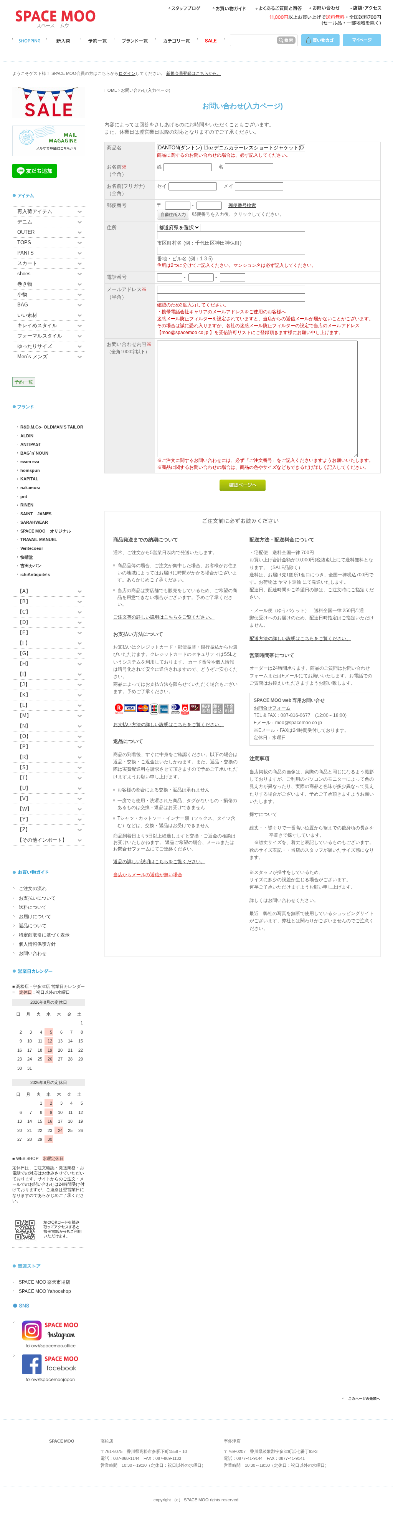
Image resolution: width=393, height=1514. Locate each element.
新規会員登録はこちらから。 (193, 73)
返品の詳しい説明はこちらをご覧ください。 (159, 861)
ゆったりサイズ (34, 346)
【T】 (23, 778)
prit (23, 496)
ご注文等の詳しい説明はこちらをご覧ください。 (164, 617)
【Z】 (23, 829)
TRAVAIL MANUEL (38, 539)
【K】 (24, 695)
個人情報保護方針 (37, 944)
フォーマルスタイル (39, 336)
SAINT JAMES (35, 513)
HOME (110, 90)
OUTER (26, 232)
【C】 (24, 612)
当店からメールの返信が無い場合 (147, 874)
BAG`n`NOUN (34, 453)
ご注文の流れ (32, 888)
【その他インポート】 (42, 840)
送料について (32, 907)
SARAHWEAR (34, 522)
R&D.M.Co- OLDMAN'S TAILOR (51, 427)
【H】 (24, 664)
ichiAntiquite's (35, 574)
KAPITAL (29, 479)
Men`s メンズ (32, 356)
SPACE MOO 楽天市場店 (44, 1282)
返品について (32, 925)
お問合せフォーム (131, 849)
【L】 (23, 705)
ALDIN (26, 436)
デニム (24, 222)
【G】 (24, 653)
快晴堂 (26, 557)
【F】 (23, 643)
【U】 (24, 788)
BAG (22, 305)
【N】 (24, 726)
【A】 (24, 591)
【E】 (24, 632)
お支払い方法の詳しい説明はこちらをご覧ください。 (168, 724)
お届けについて (35, 916)
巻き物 (24, 284)
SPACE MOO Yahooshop (45, 1291)
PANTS (25, 253)
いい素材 (27, 315)
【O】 (24, 736)
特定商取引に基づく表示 (44, 935)
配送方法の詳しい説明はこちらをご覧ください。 (300, 638)
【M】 (24, 715)
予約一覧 (24, 381)
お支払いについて (37, 898)
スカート (27, 263)
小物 (22, 294)
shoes (24, 273)
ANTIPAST (30, 444)
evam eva (29, 461)
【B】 (24, 601)
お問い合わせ (32, 953)
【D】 (24, 622)
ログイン (127, 73)
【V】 (24, 798)
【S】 (24, 767)
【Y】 (24, 819)
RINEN (26, 505)
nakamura (30, 487)
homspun (30, 470)
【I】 (23, 674)
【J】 (23, 684)
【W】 (24, 809)
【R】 (24, 757)
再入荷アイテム (34, 211)
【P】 (24, 747)
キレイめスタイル (37, 325)
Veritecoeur (31, 548)
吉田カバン (30, 565)
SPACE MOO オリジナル (45, 531)
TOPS (24, 242)
